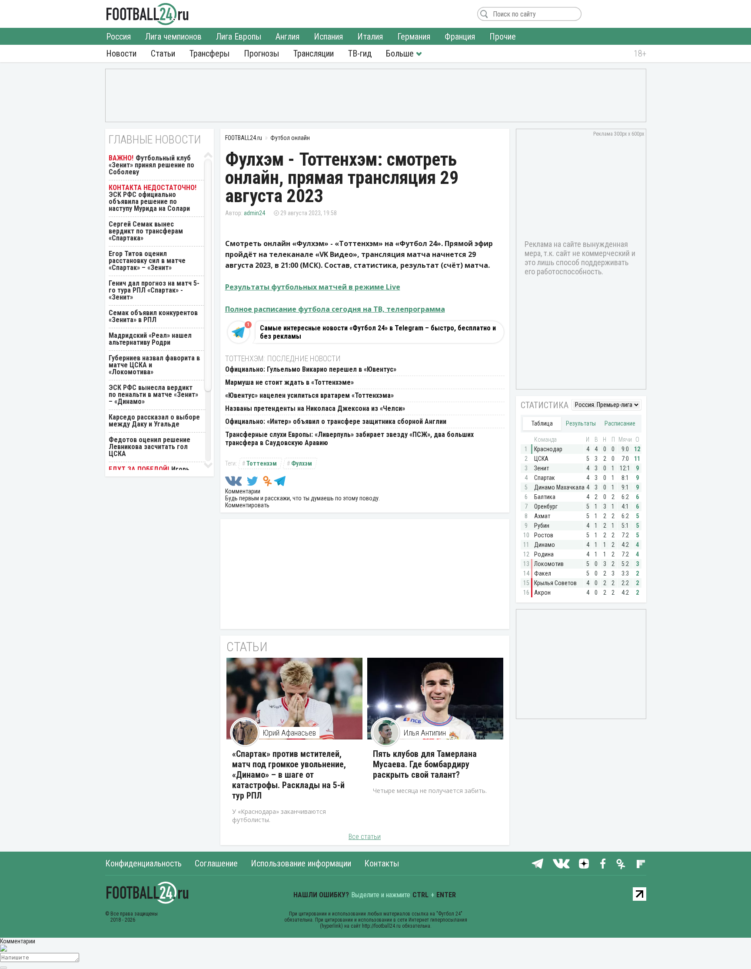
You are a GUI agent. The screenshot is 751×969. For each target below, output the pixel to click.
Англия (287, 36)
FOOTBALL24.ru (147, 14)
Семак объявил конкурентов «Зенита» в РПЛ (153, 316)
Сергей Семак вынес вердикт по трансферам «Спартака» (146, 231)
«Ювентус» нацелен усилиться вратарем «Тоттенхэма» (309, 395)
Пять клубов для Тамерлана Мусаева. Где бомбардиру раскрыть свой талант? (425, 764)
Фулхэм (301, 463)
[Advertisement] (375, 95)
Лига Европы (238, 36)
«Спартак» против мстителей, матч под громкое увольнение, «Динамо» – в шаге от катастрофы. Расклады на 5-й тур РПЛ (289, 775)
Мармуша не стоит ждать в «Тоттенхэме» (289, 382)
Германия (413, 36)
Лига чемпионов (173, 36)
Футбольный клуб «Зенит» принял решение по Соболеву (151, 165)
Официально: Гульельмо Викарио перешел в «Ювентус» (310, 369)
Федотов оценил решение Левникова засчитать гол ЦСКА (149, 447)
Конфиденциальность (143, 863)
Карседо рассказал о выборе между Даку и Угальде (154, 420)
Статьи (163, 53)
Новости (121, 53)
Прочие (502, 36)
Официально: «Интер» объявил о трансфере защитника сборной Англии (335, 421)
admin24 (254, 213)
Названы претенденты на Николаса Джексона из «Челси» (315, 408)
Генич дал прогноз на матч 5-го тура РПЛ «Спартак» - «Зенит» (154, 290)
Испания (328, 36)
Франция (460, 36)
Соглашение (216, 863)
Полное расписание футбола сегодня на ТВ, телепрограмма (335, 309)
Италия (370, 36)
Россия (118, 36)
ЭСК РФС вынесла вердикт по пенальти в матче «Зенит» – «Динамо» (153, 394)
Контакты (381, 863)
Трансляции (313, 53)
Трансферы (209, 53)
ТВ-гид (360, 53)
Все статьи (365, 836)
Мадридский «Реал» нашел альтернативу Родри (150, 338)
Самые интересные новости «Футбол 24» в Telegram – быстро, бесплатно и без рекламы (378, 332)
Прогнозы (261, 53)
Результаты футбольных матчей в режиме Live (312, 287)
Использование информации (301, 863)
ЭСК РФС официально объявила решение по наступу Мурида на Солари (149, 201)
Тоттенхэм (261, 463)
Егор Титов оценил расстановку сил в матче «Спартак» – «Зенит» (147, 261)
